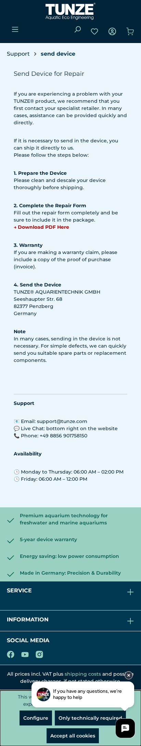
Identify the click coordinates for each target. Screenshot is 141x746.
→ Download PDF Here (41, 227)
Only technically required (90, 718)
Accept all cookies (72, 736)
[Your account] (112, 31)
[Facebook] (10, 653)
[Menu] (15, 29)
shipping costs (83, 674)
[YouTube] (25, 653)
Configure (35, 718)
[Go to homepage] (70, 11)
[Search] (77, 29)
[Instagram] (39, 653)
